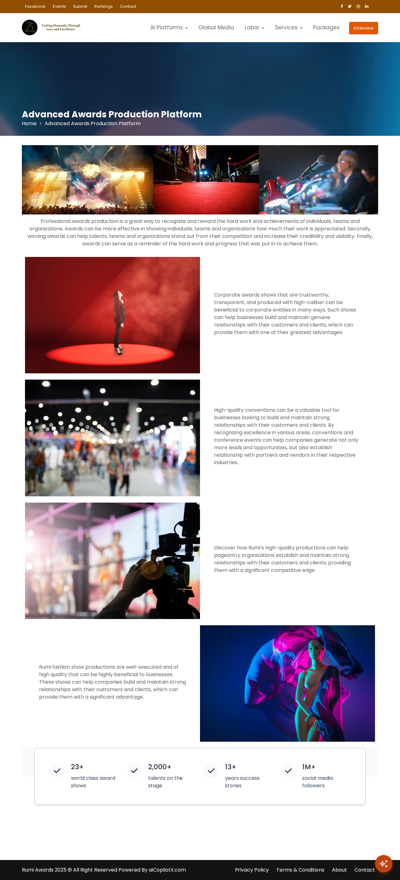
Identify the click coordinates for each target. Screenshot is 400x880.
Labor (252, 27)
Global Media (216, 27)
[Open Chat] (383, 864)
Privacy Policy (252, 869)
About (339, 869)
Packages (326, 27)
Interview (363, 28)
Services (286, 27)
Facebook (35, 6)
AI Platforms (166, 27)
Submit (80, 6)
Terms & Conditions (300, 869)
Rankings (103, 6)
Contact (128, 6)
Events (59, 6)
